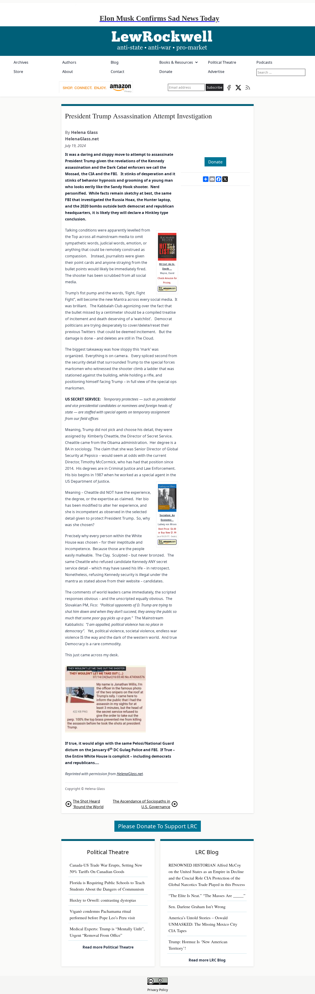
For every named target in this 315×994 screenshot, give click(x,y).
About (67, 71)
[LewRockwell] (157, 41)
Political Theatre (222, 62)
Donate (165, 71)
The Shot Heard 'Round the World (88, 804)
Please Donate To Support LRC (157, 826)
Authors (69, 62)
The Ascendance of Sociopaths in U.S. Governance (141, 804)
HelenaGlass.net (82, 139)
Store (18, 71)
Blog (115, 62)
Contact (117, 71)
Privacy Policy (157, 990)
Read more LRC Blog (207, 960)
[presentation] (96, 87)
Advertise (216, 71)
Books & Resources (176, 62)
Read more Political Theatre (108, 947)
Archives (21, 62)
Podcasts (264, 62)
